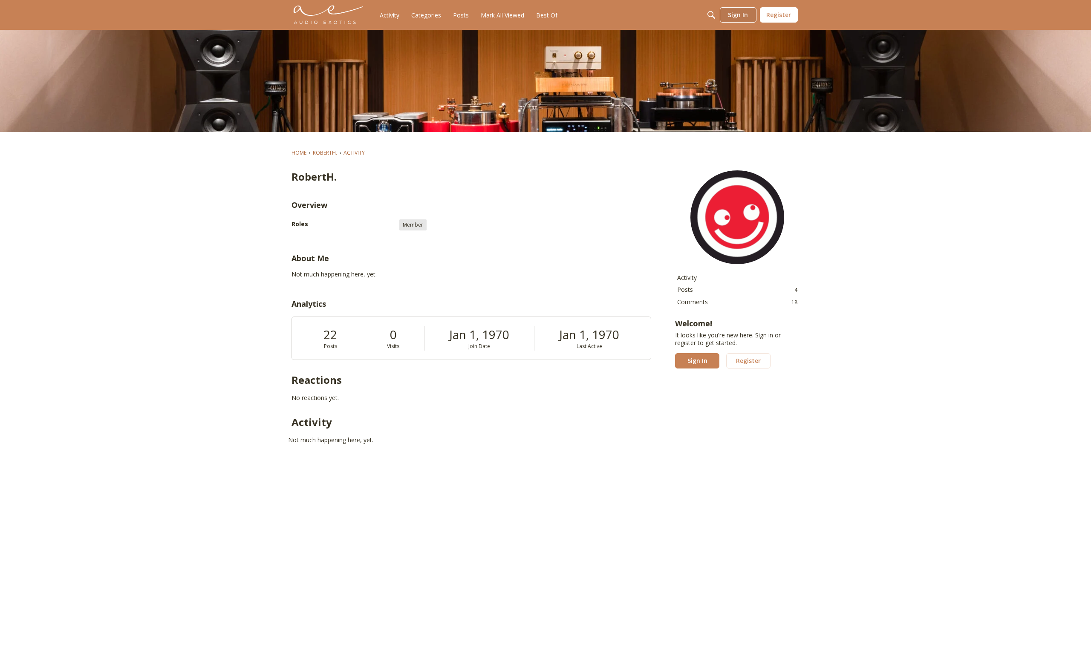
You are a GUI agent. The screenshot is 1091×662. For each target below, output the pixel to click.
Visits (393, 346)
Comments (737, 302)
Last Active (589, 346)
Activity (687, 277)
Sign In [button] (697, 361)
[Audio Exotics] (328, 15)
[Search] (711, 15)
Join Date (479, 346)
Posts (330, 346)
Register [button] (748, 361)
